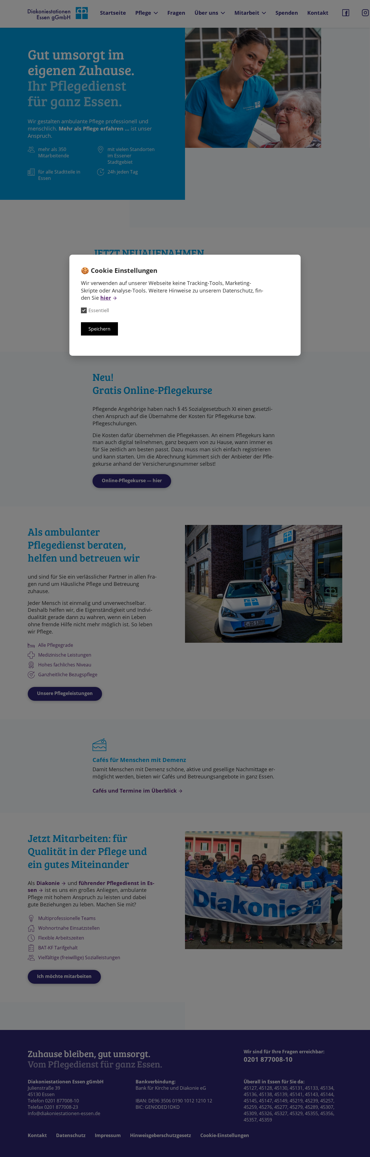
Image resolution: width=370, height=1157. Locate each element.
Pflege (143, 12)
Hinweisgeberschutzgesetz (160, 1135)
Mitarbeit (246, 12)
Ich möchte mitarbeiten (64, 976)
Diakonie (48, 883)
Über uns (206, 12)
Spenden (286, 12)
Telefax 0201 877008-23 (53, 1107)
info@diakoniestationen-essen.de (64, 1113)
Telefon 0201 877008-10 (53, 1101)
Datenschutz (71, 1135)
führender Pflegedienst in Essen (91, 887)
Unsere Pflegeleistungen (65, 693)
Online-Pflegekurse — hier (132, 480)
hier (105, 297)
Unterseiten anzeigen (155, 13)
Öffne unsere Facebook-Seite (346, 13)
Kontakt (317, 12)
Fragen (176, 12)
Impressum (108, 1135)
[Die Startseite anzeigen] (58, 14)
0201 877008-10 (268, 1059)
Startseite (113, 12)
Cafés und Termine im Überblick (134, 790)
